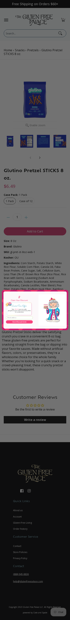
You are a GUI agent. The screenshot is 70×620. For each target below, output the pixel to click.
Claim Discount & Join (19, 322)
